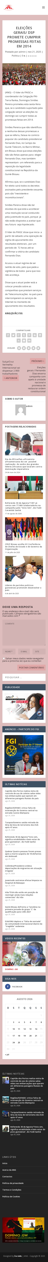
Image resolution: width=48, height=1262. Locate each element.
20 (30, 1035)
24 (14, 1042)
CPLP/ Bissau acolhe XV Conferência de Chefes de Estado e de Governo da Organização (23, 546)
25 (19, 1042)
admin (22, 51)
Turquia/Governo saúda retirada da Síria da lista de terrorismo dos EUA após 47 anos (21, 825)
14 (36, 1029)
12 (24, 1029)
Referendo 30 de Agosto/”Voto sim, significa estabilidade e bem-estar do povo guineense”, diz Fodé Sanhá (22, 839)
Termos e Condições (11, 1189)
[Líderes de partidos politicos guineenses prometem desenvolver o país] (24, 568)
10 (14, 1029)
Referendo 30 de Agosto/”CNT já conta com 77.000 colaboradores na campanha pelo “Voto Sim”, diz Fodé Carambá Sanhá (23, 507)
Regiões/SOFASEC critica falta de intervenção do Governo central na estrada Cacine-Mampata (21, 810)
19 (24, 1035)
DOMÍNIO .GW (11, 969)
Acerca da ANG (9, 1170)
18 (19, 1035)
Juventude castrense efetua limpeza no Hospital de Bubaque (23, 881)
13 (30, 1029)
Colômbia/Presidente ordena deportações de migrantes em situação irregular (23, 868)
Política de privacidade (12, 1183)
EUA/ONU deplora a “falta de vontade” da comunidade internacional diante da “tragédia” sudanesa (23, 924)
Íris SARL (18, 1256)
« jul (7, 1054)
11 (19, 1029)
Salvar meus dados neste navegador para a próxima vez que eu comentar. (23, 659)
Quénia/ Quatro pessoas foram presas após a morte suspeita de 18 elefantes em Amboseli (23, 854)
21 (36, 1035)
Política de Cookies (11, 1196)
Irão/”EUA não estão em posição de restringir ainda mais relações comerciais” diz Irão (21, 894)
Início (4, 1163)
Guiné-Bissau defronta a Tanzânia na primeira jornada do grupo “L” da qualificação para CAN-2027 (22, 909)
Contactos (7, 1176)
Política (16, 55)
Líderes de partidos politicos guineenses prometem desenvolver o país (23, 587)
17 (14, 1035)
